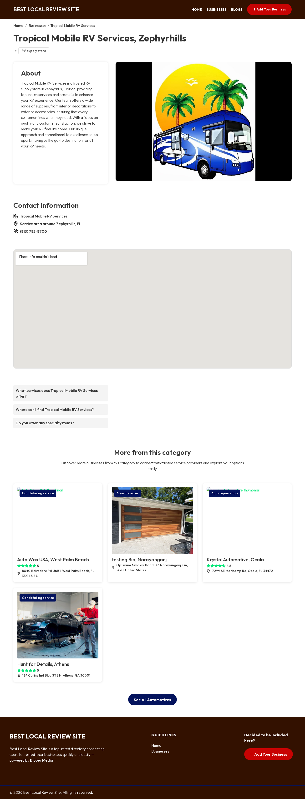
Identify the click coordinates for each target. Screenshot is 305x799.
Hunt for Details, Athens (43, 664)
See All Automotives (152, 699)
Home (197, 9)
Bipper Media (41, 760)
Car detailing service (38, 493)
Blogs (236, 9)
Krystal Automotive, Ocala (235, 559)
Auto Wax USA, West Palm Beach (53, 559)
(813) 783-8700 (33, 231)
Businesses (216, 9)
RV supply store (34, 51)
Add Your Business (271, 9)
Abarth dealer (127, 493)
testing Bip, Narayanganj (139, 559)
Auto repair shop (224, 493)
